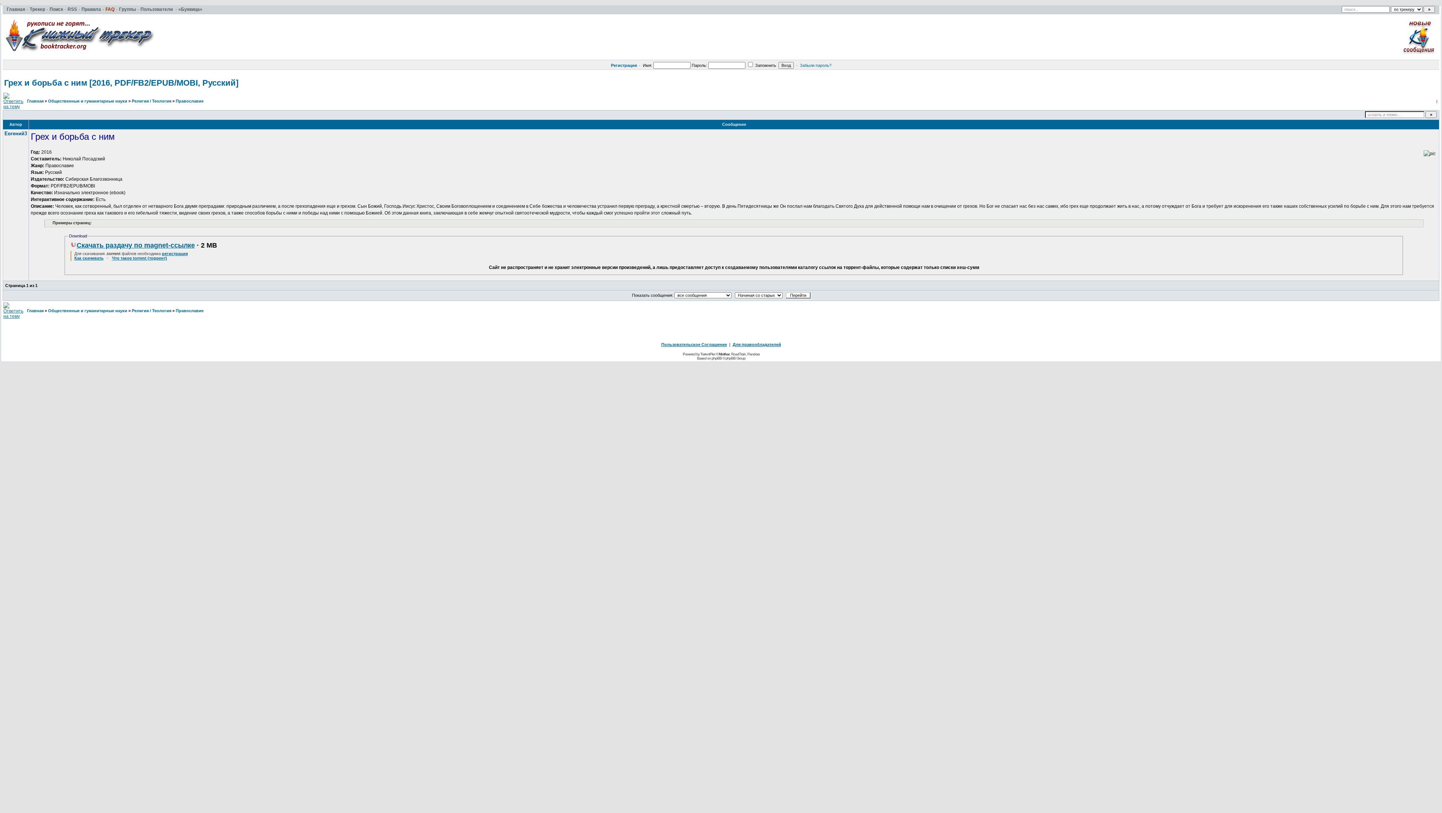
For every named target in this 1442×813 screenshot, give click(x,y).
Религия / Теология (151, 101)
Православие (190, 101)
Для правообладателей (757, 344)
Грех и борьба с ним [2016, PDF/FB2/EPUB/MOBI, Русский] (121, 83)
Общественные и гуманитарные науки (87, 101)
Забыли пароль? (815, 65)
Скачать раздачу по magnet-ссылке (136, 245)
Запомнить (765, 65)
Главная (35, 101)
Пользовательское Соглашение (694, 344)
